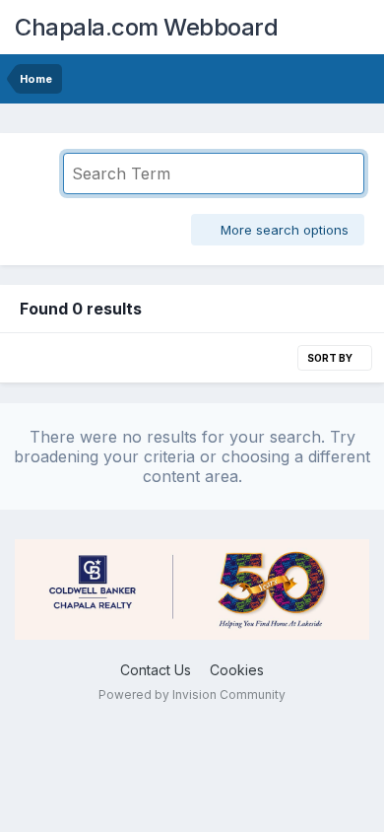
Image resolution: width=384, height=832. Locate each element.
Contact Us (155, 669)
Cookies (237, 669)
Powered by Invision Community (192, 694)
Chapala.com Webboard (146, 27)
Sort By (330, 358)
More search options (283, 230)
